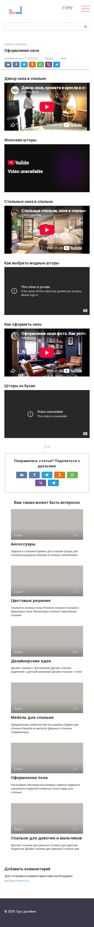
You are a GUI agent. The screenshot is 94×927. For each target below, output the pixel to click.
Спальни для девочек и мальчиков (46, 838)
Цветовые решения (30, 600)
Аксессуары (23, 544)
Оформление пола (29, 777)
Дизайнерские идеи (31, 660)
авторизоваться (16, 881)
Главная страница (15, 44)
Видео (49, 58)
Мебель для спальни (32, 717)
